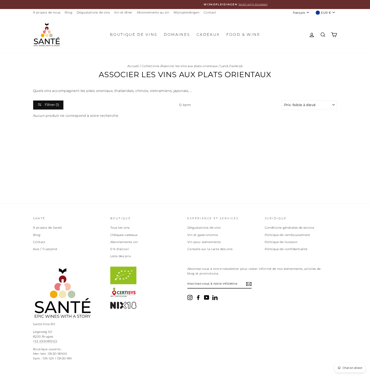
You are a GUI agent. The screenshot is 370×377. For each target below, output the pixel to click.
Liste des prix (120, 256)
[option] (185, 4)
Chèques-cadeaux (124, 235)
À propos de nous (46, 12)
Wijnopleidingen (186, 12)
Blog (68, 12)
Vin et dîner (123, 12)
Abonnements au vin (153, 12)
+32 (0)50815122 (45, 341)
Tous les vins (120, 227)
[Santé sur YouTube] (206, 297)
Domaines (177, 34)
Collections (150, 66)
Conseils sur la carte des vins (210, 249)
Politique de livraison (281, 242)
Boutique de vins (133, 34)
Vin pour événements (204, 242)
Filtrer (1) (51, 105)
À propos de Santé (47, 227)
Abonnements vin (124, 242)
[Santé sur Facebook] (198, 297)
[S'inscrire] (249, 284)
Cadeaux (208, 34)
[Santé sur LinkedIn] (215, 297)
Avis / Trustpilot (45, 249)
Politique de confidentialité (286, 249)
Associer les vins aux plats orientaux (189, 66)
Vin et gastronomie (202, 235)
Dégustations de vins (93, 12)
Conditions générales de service (289, 227)
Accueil (133, 66)
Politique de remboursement (287, 235)
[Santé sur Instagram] (189, 297)
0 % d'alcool (119, 249)
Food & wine (243, 34)
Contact (210, 12)
